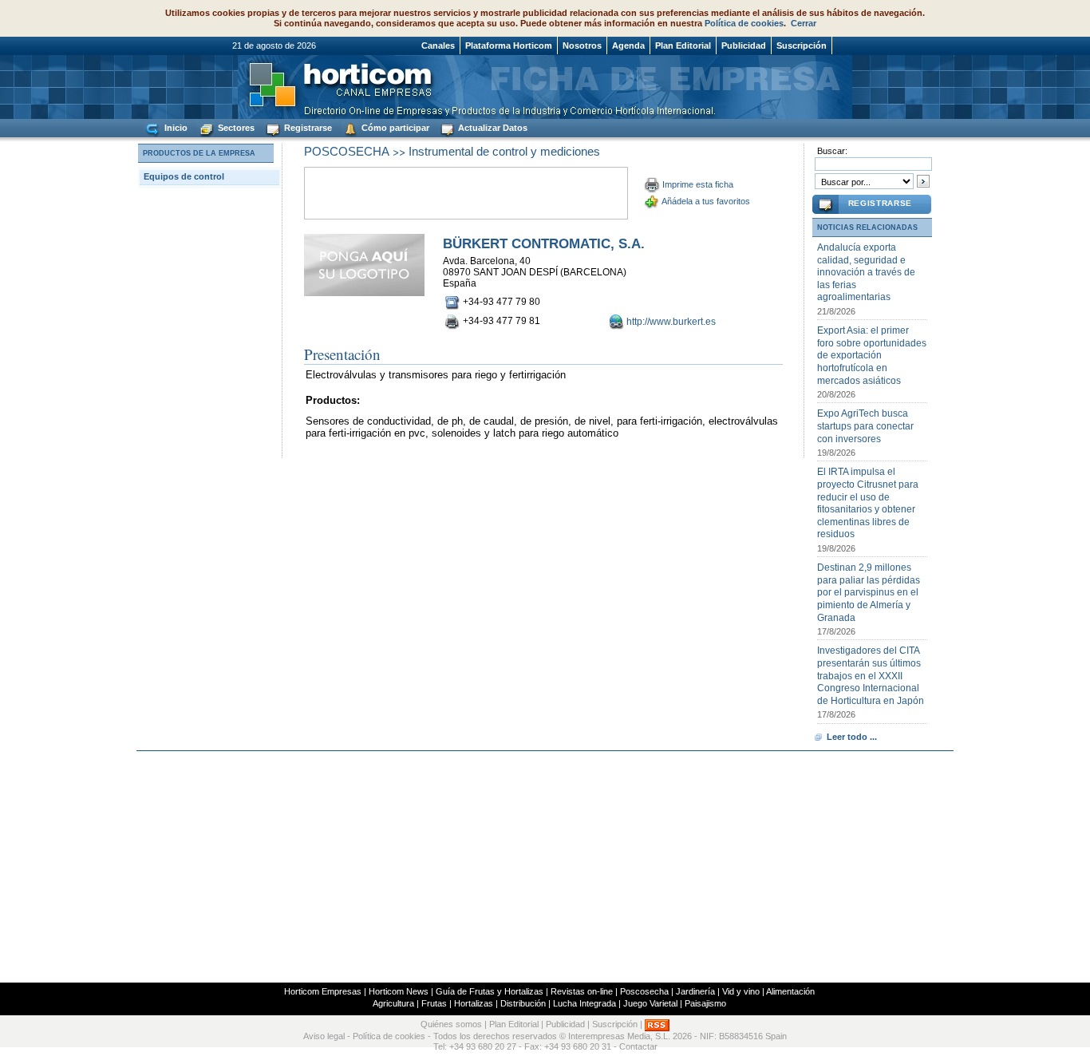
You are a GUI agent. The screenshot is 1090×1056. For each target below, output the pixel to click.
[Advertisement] (545, 867)
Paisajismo (705, 1003)
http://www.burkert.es (671, 321)
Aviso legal (324, 1036)
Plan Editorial (683, 45)
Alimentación (790, 991)
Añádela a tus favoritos (706, 201)
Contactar (638, 1046)
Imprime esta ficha (697, 184)
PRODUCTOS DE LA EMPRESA (199, 153)
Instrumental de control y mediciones (504, 151)
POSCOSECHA (346, 151)
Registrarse (307, 127)
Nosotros (582, 45)
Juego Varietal (650, 1003)
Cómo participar (394, 127)
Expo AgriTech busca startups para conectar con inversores (865, 426)
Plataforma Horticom (508, 45)
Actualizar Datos (491, 127)
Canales (438, 45)
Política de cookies (744, 23)
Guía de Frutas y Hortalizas (489, 991)
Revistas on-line (582, 991)
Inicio (175, 127)
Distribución (523, 1003)
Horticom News (398, 991)
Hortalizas (473, 1003)
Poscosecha (644, 991)
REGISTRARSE (880, 203)
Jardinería (695, 991)
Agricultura (393, 1003)
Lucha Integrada (584, 1003)
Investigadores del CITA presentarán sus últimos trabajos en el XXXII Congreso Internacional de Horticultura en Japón (870, 675)
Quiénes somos (451, 1024)
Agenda (628, 45)
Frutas (434, 1003)
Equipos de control (184, 176)
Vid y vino (741, 991)
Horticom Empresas (322, 991)
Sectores (235, 127)
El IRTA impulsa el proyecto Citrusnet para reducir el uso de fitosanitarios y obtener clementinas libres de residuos (867, 503)
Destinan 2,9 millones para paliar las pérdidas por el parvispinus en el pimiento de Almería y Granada (868, 592)
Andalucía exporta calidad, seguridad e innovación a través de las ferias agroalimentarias (866, 272)
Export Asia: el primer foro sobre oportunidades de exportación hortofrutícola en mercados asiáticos (871, 355)
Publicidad (743, 45)
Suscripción (801, 45)
